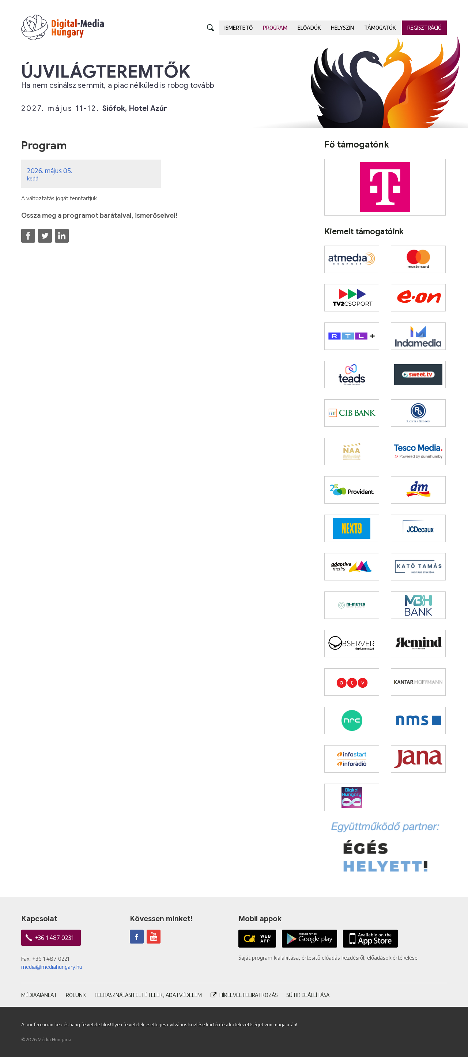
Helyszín (342, 28)
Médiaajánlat (39, 995)
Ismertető (238, 28)
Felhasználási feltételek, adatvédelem (148, 995)
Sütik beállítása (307, 995)
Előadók (309, 28)
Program (275, 28)
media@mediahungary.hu (51, 966)
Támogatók (380, 28)
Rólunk (76, 995)
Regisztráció (424, 28)
